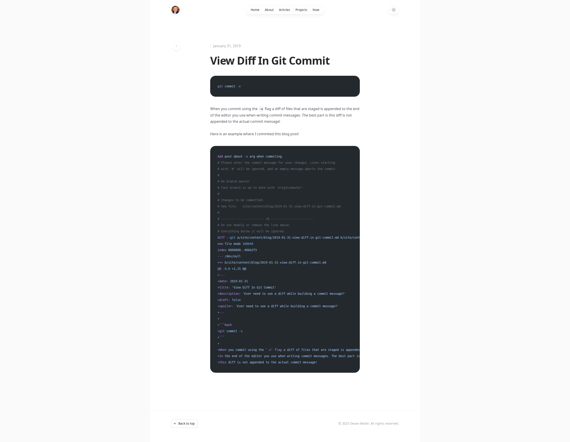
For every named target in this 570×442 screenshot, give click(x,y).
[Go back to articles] (176, 45)
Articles (284, 10)
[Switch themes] (393, 9)
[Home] (175, 10)
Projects (301, 10)
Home (255, 10)
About (269, 10)
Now (316, 10)
